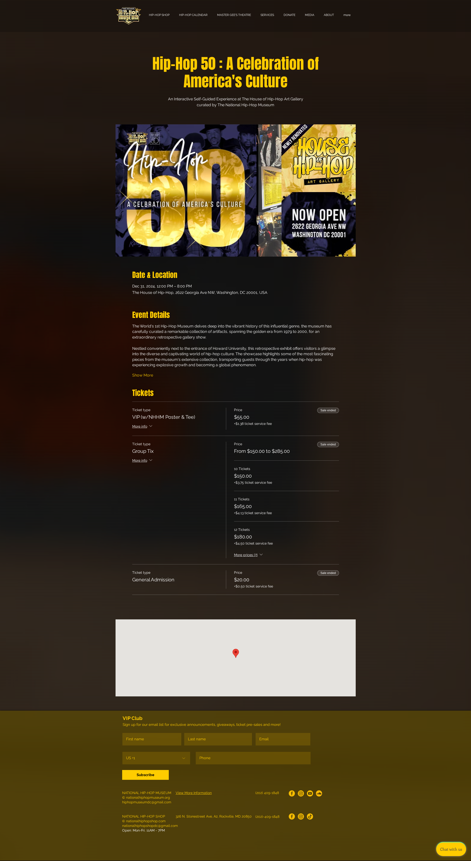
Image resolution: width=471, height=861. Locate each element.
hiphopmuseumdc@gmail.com (146, 802)
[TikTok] (310, 816)
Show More (142, 375)
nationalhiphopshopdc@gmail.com (150, 826)
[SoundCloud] (319, 793)
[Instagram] (301, 793)
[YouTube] (310, 793)
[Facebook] (292, 793)
